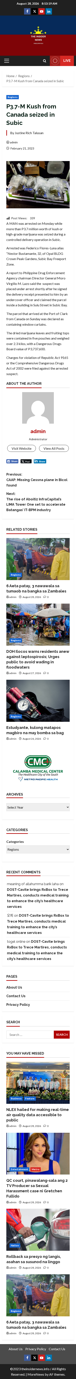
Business (16, 1098)
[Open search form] (44, 61)
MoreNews (35, 1374)
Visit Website (21, 448)
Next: (35, 502)
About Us (14, 987)
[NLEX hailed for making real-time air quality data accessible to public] (38, 1083)
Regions (13, 97)
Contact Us (16, 996)
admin (14, 142)
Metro (35, 1169)
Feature (30, 1098)
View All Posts (53, 448)
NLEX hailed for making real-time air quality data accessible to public (37, 1114)
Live (67, 61)
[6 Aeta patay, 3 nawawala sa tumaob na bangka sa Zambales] (38, 559)
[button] (6, 60)
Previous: (36, 479)
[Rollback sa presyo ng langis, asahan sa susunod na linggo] (38, 1230)
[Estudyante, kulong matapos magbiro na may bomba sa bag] (38, 701)
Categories (15, 842)
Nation (15, 1245)
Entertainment (19, 1169)
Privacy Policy (18, 1005)
